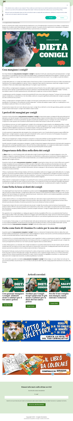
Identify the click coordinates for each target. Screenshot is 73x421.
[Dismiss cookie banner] (67, 5)
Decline (62, 17)
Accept (50, 17)
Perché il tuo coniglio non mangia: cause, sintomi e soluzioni (59, 295)
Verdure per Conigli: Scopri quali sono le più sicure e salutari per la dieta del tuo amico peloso (36, 297)
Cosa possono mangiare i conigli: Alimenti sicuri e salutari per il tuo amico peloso (13, 296)
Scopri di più (7, 304)
